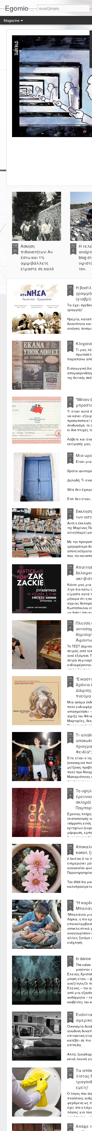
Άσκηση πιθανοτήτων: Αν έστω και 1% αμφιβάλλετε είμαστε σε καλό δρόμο (37, 260)
